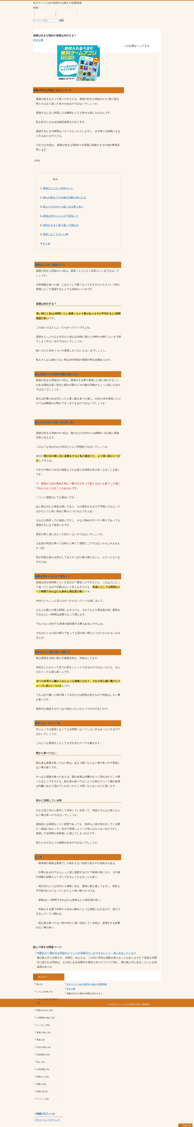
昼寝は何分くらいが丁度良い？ (61, 216)
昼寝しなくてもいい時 (55, 234)
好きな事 (38, 40)
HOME (45, 13)
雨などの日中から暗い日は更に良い (63, 206)
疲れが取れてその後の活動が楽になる (64, 197)
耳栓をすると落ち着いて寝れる (61, 225)
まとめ (46, 243)
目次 (66, 13)
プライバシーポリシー (47, 1119)
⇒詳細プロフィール (45, 1113)
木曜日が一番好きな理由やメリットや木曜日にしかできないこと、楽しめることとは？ (86, 953)
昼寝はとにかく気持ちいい (58, 188)
